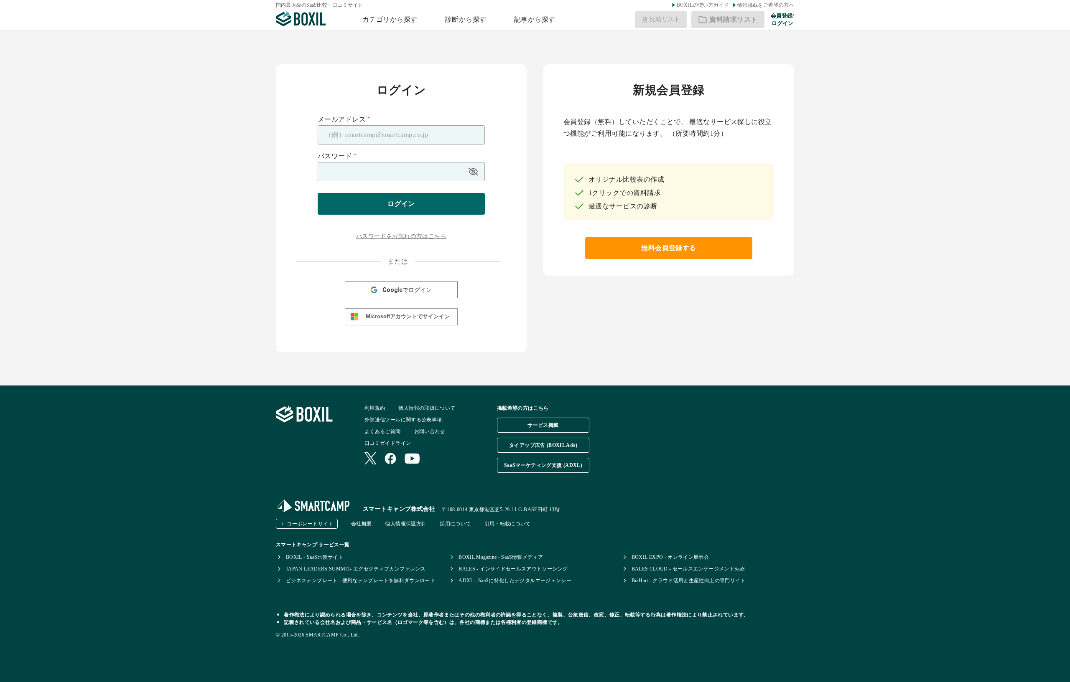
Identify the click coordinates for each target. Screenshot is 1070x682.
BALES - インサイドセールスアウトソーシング (513, 568)
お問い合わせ (429, 431)
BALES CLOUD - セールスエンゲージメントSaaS (688, 568)
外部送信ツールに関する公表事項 (403, 419)
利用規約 (374, 408)
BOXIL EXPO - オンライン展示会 (670, 557)
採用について (455, 524)
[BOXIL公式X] (370, 459)
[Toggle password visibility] (473, 172)
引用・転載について (507, 524)
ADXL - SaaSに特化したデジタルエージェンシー (515, 580)
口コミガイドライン (387, 443)
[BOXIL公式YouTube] (412, 459)
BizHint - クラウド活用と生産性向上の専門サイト (689, 580)
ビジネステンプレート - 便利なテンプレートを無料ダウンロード (360, 580)
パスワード (337, 156)
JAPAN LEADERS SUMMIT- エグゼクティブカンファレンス (355, 568)
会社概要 (361, 524)
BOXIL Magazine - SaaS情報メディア (501, 557)
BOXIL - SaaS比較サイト (314, 557)
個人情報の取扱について (426, 408)
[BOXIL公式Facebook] (390, 459)
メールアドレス (344, 119)
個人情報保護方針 (405, 524)
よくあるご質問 (382, 431)
